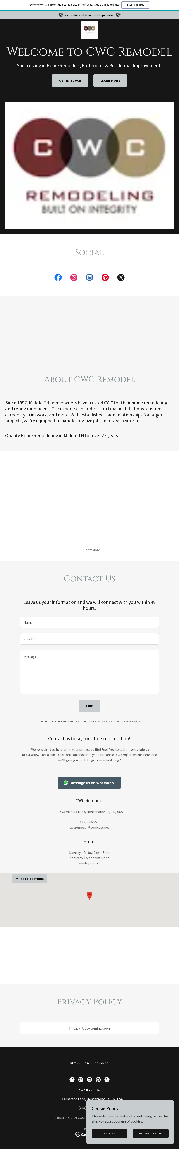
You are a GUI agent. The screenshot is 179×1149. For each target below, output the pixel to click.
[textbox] (89, 622)
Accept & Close (150, 1133)
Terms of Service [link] (124, 721)
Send (90, 706)
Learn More (110, 81)
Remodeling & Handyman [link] (89, 1063)
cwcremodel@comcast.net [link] (89, 827)
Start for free (135, 4)
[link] (89, 30)
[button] (89, 549)
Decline (109, 1133)
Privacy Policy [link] (102, 721)
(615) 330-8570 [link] (89, 822)
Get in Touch (70, 81)
